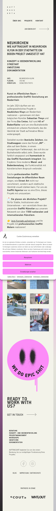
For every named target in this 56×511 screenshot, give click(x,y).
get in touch (15, 414)
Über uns (17, 21)
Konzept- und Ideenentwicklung (23, 433)
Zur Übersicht (30, 29)
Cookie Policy (12, 276)
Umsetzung (14, 440)
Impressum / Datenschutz (24, 276)
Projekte (28, 21)
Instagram (32, 464)
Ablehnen (28, 264)
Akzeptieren (28, 257)
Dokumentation (15, 442)
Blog (15, 473)
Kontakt (39, 21)
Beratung (13, 430)
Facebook (23, 464)
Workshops (14, 437)
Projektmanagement (18, 435)
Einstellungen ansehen (28, 271)
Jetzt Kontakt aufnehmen (23, 220)
